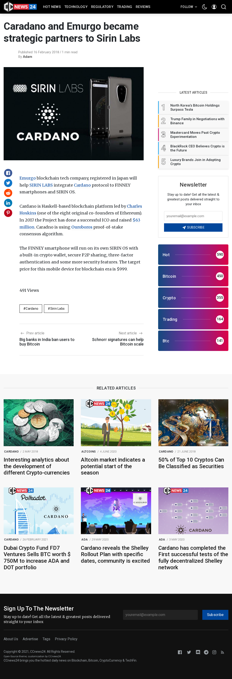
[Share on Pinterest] (8, 213)
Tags (46, 639)
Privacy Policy (66, 639)
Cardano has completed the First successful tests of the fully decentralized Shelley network (193, 558)
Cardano (83, 185)
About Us (11, 639)
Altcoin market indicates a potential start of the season (113, 466)
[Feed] (222, 652)
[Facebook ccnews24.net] (180, 652)
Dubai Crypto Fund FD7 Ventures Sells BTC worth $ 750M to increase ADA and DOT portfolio (37, 558)
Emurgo (28, 178)
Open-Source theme (15, 656)
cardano (32, 308)
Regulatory (102, 7)
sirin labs (57, 308)
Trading (124, 7)
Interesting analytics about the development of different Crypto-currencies (37, 466)
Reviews (143, 7)
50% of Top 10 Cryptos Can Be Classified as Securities (191, 463)
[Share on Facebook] (8, 173)
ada (84, 539)
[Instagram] (214, 652)
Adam (27, 57)
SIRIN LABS (41, 185)
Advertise (30, 639)
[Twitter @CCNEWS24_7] (189, 652)
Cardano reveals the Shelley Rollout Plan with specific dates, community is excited (115, 554)
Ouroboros (82, 227)
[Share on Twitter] (8, 183)
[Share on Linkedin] (8, 203)
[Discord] (198, 652)
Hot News (52, 7)
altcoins (88, 451)
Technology (75, 7)
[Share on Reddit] (8, 193)
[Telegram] (206, 652)
